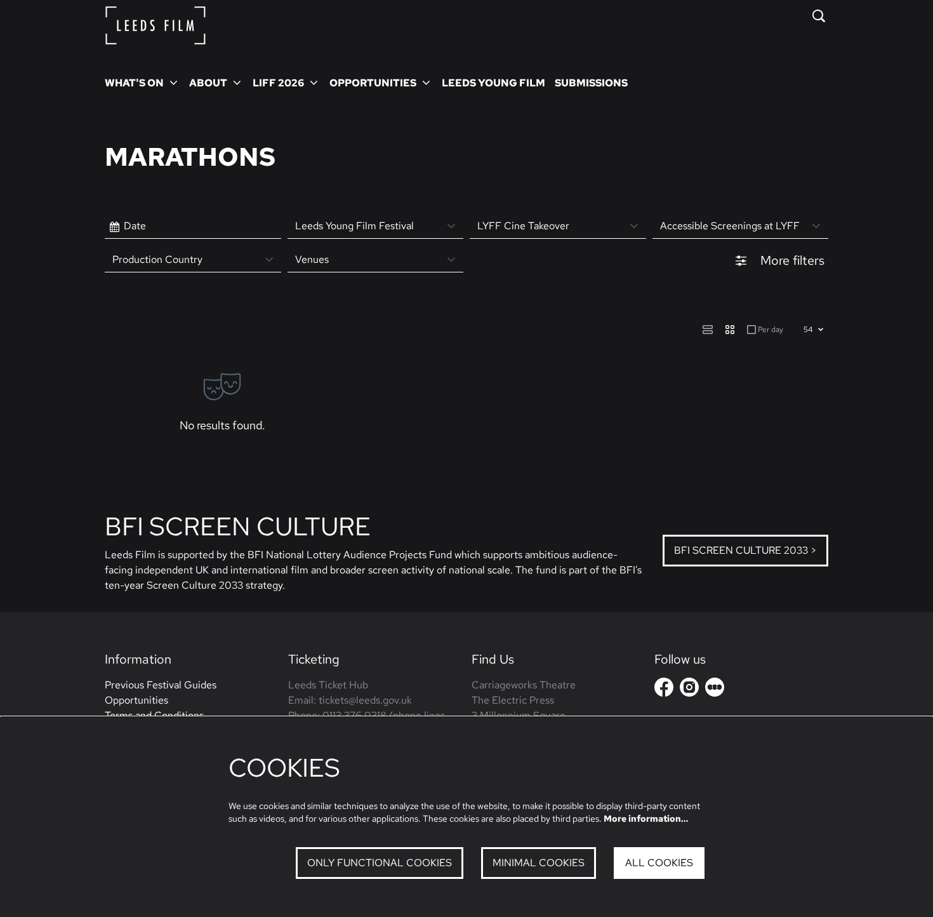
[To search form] (818, 15)
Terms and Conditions (154, 715)
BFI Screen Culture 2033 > (745, 550)
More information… (646, 818)
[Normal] (707, 329)
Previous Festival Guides (160, 685)
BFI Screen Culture (238, 526)
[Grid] (729, 329)
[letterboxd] (714, 687)
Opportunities (136, 700)
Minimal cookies (539, 862)
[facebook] (663, 687)
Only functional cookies (379, 862)
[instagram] (689, 687)
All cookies (659, 862)
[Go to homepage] (155, 25)
